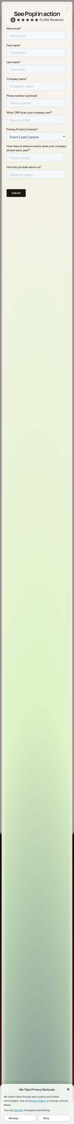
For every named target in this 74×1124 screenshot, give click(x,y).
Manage (13, 1118)
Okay (46, 1118)
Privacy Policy (37, 1100)
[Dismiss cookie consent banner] (68, 1089)
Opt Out (18, 1110)
